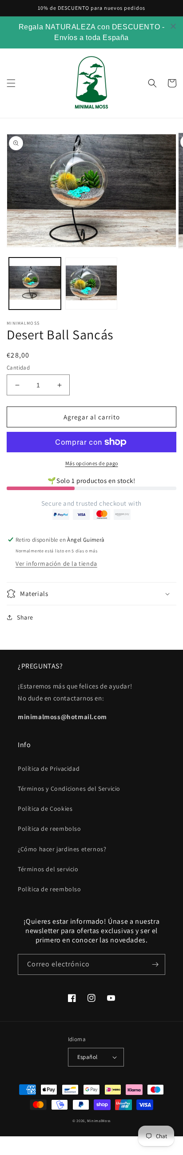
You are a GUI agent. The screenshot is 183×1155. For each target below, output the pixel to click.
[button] (11, 83)
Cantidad (18, 367)
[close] (173, 26)
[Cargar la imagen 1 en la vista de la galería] (35, 284)
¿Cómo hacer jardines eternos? (62, 849)
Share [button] (25, 617)
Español (87, 1057)
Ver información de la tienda (56, 563)
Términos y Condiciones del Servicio (69, 789)
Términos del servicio (48, 869)
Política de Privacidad (49, 769)
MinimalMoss (99, 1120)
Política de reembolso (49, 829)
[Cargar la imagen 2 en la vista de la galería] (91, 284)
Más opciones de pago (91, 463)
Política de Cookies (45, 809)
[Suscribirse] (155, 964)
